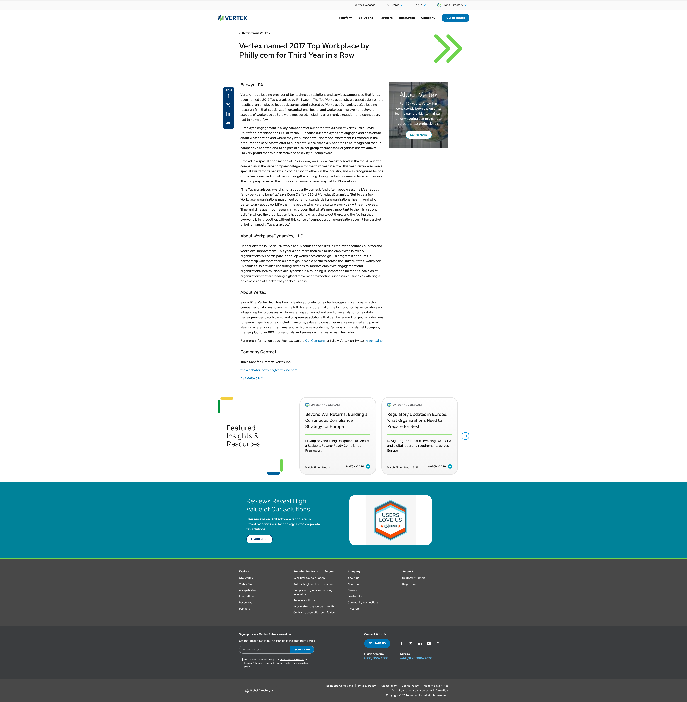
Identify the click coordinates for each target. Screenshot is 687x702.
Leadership (355, 596)
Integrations (246, 596)
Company (428, 18)
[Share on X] (228, 105)
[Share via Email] (228, 122)
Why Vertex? (246, 578)
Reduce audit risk (304, 600)
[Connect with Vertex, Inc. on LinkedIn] (419, 643)
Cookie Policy (410, 685)
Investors (354, 608)
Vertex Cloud (247, 584)
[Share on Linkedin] (228, 113)
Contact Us (377, 643)
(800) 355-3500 (376, 658)
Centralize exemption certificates (314, 612)
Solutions (366, 18)
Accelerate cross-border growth (313, 606)
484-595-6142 (251, 378)
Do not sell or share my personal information (420, 690)
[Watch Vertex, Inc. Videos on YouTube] (428, 643)
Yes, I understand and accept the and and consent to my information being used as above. (276, 663)
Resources (407, 18)
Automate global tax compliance (313, 584)
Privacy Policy (251, 663)
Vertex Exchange (364, 5)
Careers (352, 590)
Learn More (259, 539)
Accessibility (389, 685)
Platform (345, 18)
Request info (410, 584)
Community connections (363, 602)
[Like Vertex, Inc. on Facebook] (401, 643)
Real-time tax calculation (309, 578)
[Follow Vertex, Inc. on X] (410, 643)
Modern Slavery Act (436, 685)
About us (353, 578)
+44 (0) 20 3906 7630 (416, 658)
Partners (386, 18)
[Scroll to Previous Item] (292, 436)
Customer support (413, 578)
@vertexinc (374, 341)
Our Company (315, 341)
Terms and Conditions (292, 659)
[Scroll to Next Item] (465, 436)
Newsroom (354, 584)
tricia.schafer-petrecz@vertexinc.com (268, 370)
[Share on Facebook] (228, 96)
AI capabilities (248, 590)
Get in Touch (455, 18)
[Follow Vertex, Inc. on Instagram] (437, 643)
